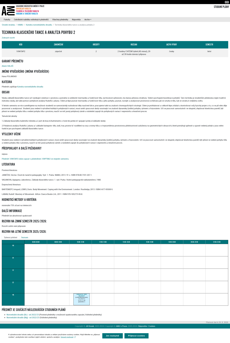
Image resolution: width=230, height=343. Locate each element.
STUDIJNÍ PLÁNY (221, 7)
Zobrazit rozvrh (8, 37)
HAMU (20, 24)
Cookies (151, 326)
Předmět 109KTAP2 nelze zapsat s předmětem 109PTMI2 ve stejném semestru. (35, 158)
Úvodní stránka (8, 24)
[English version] (226, 2)
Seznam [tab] (24, 237)
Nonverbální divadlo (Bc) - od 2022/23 (23, 314)
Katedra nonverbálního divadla (39, 24)
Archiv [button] (87, 19)
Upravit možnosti (67, 337)
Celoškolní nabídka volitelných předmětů (31, 19)
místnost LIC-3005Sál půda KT (82, 295)
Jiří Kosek (90, 326)
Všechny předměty (60, 19)
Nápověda (76, 19)
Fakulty (7, 19)
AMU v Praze (121, 326)
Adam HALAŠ (7, 66)
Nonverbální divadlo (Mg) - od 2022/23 (23, 317)
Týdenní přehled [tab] (10, 237)
